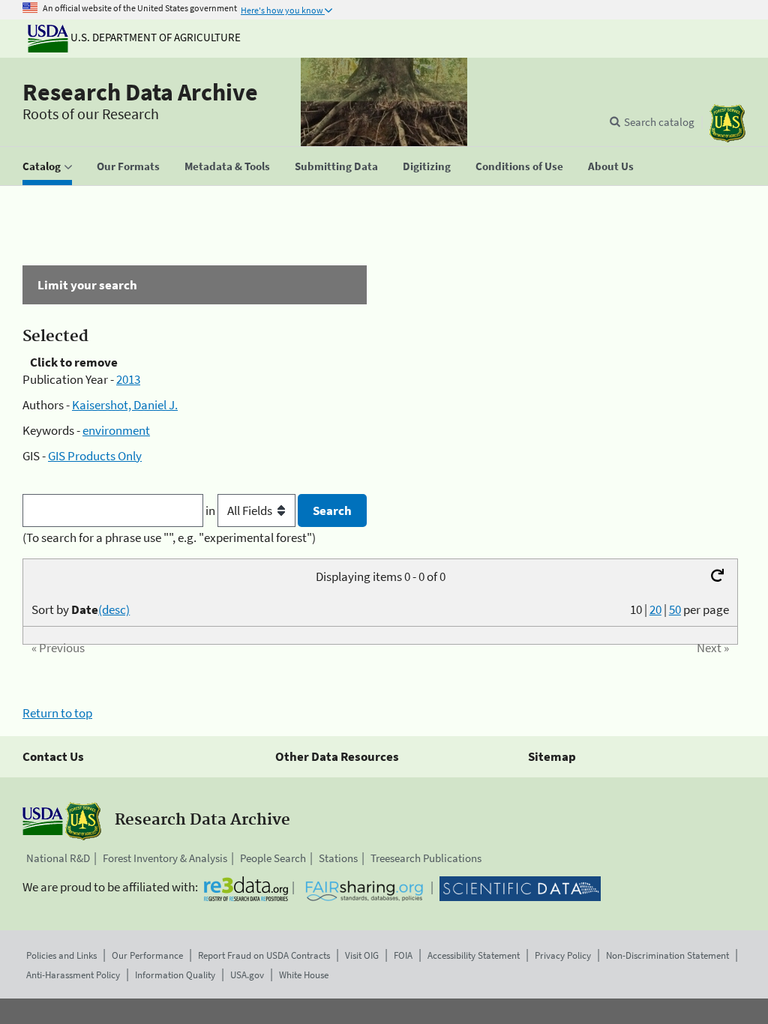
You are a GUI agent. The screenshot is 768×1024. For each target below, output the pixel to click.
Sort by (81, 609)
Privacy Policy (563, 955)
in (212, 510)
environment (116, 430)
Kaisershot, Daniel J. (125, 405)
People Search (273, 858)
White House (303, 975)
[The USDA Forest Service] (728, 123)
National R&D (58, 858)
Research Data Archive (140, 92)
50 (675, 609)
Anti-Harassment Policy (73, 975)
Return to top (57, 713)
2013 (128, 379)
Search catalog (659, 121)
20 (656, 609)
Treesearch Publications (426, 858)
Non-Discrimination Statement (667, 955)
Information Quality (175, 975)
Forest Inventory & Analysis (165, 858)
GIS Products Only (95, 456)
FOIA (403, 955)
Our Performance (147, 955)
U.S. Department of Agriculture (154, 37)
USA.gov (247, 975)
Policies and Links (61, 955)
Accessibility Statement (474, 955)
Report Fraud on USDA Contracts (264, 955)
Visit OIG (362, 955)
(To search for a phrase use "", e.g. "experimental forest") (169, 537)
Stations (338, 858)
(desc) (114, 609)
